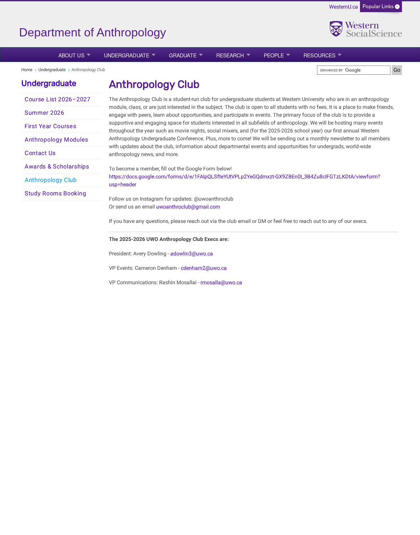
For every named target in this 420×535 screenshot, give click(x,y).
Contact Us (40, 153)
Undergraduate (126, 55)
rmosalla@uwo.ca (221, 282)
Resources (319, 55)
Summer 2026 (44, 112)
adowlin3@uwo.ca (191, 253)
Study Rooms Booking (55, 193)
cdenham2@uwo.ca (204, 268)
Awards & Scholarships (57, 166)
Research (230, 55)
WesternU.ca (343, 7)
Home (26, 69)
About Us (71, 55)
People (274, 55)
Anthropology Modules (56, 139)
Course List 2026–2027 (58, 99)
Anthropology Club (51, 180)
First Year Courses (50, 126)
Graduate (183, 55)
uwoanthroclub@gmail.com (188, 207)
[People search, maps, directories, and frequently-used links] (381, 8)
